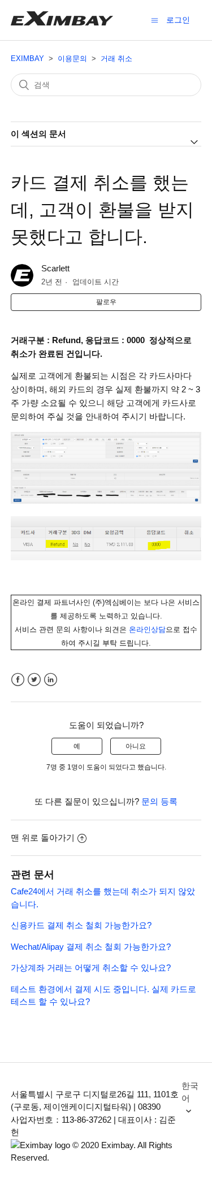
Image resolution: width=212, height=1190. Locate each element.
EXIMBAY (27, 58)
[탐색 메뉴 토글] (154, 20)
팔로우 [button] (106, 302)
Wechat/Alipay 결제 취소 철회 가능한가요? (91, 946)
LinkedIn (51, 680)
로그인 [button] (178, 19)
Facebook (18, 680)
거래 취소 (116, 58)
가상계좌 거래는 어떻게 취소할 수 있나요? (91, 967)
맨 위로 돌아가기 (43, 837)
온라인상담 (147, 629)
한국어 (189, 1092)
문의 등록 (159, 801)
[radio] (76, 746)
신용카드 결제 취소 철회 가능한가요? (81, 925)
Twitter (34, 680)
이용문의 (72, 58)
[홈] (62, 22)
